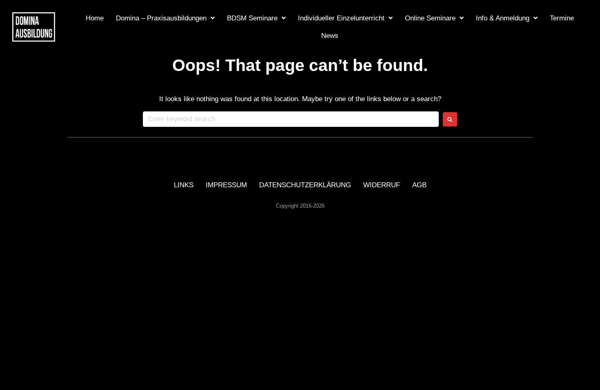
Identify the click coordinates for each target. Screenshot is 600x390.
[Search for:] (291, 119)
